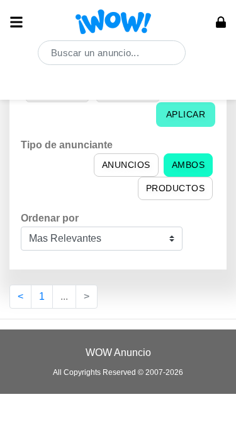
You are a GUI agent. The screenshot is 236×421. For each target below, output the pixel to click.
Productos (175, 188)
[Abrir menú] (16, 22)
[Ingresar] (221, 22)
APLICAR (186, 114)
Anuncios (126, 165)
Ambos (188, 165)
